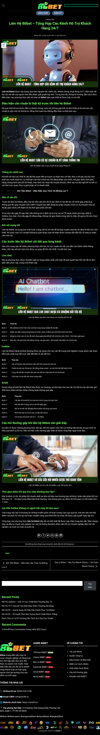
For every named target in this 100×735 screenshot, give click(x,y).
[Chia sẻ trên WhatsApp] (39, 535)
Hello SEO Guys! (38, 629)
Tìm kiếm (5, 579)
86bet (43, 97)
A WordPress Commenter (13, 629)
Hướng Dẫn (50, 19)
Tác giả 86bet (75, 651)
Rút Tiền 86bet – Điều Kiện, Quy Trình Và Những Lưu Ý (42, 191)
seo (64, 35)
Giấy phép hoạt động (78, 668)
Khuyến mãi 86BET (78, 676)
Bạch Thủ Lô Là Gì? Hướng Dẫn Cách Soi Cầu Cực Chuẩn (27, 618)
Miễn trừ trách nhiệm (79, 664)
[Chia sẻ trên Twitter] (48, 535)
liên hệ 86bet (33, 521)
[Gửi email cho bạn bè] (52, 535)
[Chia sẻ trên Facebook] (43, 535)
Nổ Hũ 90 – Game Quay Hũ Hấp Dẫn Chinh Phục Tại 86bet (28, 610)
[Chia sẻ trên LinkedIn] (61, 535)
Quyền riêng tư (76, 656)
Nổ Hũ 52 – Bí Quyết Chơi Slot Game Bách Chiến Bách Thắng (29, 614)
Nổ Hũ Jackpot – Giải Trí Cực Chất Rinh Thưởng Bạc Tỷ (27, 602)
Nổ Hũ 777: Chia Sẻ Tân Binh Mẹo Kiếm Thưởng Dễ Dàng (28, 606)
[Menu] (3, 5)
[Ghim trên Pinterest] (57, 535)
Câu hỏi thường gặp (78, 672)
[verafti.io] (50, 5)
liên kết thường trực (67, 544)
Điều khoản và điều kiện (80, 660)
